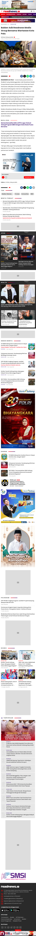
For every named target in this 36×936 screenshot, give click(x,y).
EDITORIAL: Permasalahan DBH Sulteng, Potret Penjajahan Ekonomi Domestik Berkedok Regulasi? (13, 381)
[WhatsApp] (27, 76)
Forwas (17, 194)
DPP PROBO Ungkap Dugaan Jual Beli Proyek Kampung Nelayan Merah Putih (13, 364)
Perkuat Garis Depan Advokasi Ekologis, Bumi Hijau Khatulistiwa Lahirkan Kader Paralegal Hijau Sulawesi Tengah (18, 807)
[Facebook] (21, 76)
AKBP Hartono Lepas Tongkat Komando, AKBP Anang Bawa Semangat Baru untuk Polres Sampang (18, 768)
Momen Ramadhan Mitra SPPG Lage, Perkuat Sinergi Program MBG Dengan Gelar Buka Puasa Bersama (17, 125)
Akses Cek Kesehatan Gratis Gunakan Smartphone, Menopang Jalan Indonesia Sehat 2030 (17, 305)
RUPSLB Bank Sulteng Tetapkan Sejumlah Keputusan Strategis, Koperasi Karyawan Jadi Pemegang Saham (26, 685)
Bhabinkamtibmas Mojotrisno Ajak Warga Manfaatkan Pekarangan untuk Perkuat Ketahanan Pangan (18, 615)
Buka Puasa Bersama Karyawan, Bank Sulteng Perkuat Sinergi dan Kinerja (17, 216)
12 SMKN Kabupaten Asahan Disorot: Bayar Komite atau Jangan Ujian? (14, 345)
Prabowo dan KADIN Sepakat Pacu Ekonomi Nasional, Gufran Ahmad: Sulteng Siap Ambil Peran (20, 745)
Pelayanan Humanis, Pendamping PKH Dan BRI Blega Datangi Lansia (14, 354)
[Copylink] (33, 76)
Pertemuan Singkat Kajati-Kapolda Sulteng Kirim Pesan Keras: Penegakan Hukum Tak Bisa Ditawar (16, 608)
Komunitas (25, 194)
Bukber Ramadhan (8, 194)
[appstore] (5, 911)
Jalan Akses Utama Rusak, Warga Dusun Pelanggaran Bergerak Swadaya (18, 791)
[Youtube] (17, 927)
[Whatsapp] (8, 927)
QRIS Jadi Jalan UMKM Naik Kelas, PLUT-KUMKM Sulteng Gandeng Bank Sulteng (27, 664)
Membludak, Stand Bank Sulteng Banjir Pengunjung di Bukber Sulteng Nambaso (18, 208)
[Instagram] (14, 927)
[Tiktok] (20, 927)
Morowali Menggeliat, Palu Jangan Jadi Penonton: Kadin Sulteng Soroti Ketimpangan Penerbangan (18, 777)
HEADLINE (13, 24)
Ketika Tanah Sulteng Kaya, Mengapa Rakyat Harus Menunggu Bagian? (9, 264)
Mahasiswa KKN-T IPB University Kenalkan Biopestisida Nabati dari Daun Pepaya (19, 785)
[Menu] (2, 11)
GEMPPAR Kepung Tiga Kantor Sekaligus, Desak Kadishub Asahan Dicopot (18, 761)
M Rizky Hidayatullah (7, 37)
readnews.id (5, 24)
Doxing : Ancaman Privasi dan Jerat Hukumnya (9, 322)
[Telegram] (30, 76)
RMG (32, 194)
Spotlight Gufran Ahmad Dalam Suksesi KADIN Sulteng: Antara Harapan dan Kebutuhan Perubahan (26, 265)
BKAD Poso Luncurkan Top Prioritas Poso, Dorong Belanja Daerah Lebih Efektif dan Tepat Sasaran (19, 799)
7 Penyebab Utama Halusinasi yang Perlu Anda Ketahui (25, 322)
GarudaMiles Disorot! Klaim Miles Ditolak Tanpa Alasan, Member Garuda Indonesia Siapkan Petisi (19, 753)
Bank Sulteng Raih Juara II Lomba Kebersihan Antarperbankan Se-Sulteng (9, 684)
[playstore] (15, 911)
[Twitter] (24, 76)
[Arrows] (2, 246)
